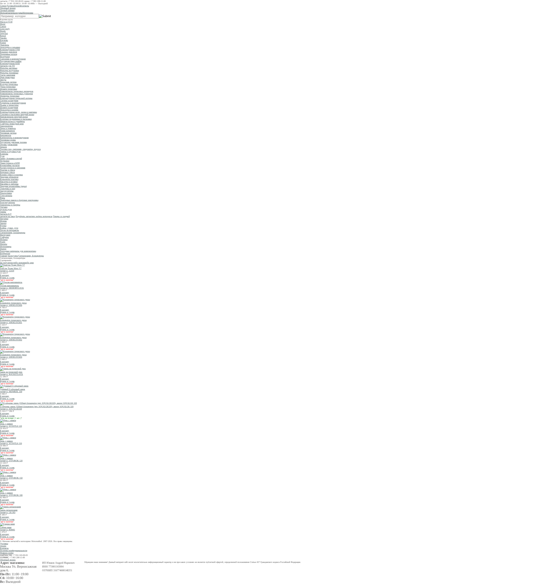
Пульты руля (6, 209)
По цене (30, 263)
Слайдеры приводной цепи (12, 124)
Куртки (3, 225)
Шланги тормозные (8, 89)
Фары (2, 198)
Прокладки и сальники (10, 47)
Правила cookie (6, 553)
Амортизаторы (6, 126)
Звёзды (3, 80)
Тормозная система (8, 82)
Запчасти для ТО (7, 66)
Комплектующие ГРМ (10, 49)
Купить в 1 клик (7, 277)
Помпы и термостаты (9, 105)
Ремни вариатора (7, 130)
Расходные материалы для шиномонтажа (18, 251)
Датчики (3, 207)
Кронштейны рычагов (10, 165)
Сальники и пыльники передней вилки (17, 114)
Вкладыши (5, 56)
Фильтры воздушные (9, 70)
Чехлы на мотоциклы (9, 230)
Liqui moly (5, 29)
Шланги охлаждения (9, 107)
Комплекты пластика (9, 179)
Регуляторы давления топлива (13, 142)
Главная (3, 256)
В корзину (4, 275)
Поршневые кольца (8, 54)
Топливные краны (8, 140)
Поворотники (6, 193)
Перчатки (4, 219)
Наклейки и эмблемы (9, 184)
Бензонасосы (5, 135)
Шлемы (3, 221)
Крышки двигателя (8, 52)
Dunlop (3, 249)
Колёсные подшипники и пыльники (16, 119)
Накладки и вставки (8, 181)
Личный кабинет (7, 10)
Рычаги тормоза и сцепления (12, 168)
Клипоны (4, 154)
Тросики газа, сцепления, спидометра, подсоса (20, 149)
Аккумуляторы (6, 191)
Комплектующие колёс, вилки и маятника (18, 112)
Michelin (4, 239)
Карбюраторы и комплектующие (14, 137)
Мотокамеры (5, 246)
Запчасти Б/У (6, 214)
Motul (2, 24)
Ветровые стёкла (7, 172)
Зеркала (3, 147)
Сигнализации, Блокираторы (12, 232)
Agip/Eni (4, 33)
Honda (2, 31)
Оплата (17, 6)
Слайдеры (4, 237)
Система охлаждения (9, 100)
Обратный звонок (8, 8)
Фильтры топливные (9, 73)
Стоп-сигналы (6, 195)
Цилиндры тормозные (9, 96)
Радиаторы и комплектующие (13, 103)
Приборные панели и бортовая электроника (19, 200)
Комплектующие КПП (10, 63)
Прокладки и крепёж (9, 110)
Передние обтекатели (9, 177)
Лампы (3, 212)
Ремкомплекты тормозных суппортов (16, 93)
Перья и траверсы (8, 128)
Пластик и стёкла (7, 170)
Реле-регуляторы (7, 202)
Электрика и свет (7, 188)
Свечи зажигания (7, 75)
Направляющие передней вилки (14, 117)
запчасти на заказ (7, 216)
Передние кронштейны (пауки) (13, 186)
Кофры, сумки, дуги (9, 228)
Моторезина (28, 13)
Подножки (4, 161)
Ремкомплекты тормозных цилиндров (16, 91)
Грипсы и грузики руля (10, 151)
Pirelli (2, 242)
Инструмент (5, 235)
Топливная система (8, 133)
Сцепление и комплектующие (13, 59)
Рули (2, 156)
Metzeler (3, 244)
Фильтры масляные (8, 68)
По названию (21, 263)
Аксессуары (17, 13)
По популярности (7, 263)
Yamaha (3, 38)
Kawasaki (4, 40)
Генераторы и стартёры (10, 205)
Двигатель (4, 45)
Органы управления (8, 144)
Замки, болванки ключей (11, 158)
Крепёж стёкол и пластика (11, 175)
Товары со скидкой (61, 216)
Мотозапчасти (6, 13)
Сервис (3, 6)
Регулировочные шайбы (10, 61)
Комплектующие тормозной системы (16, 98)
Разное (3, 42)
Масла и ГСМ (6, 22)
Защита (3, 223)
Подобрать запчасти (34, 216)
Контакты (24, 6)
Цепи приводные (7, 77)
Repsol (3, 36)
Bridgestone (5, 253)
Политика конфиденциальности (13, 550)
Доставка (10, 6)
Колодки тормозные (9, 84)
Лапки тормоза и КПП (10, 163)
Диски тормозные (8, 86)
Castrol (3, 26)
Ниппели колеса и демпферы (12, 121)
